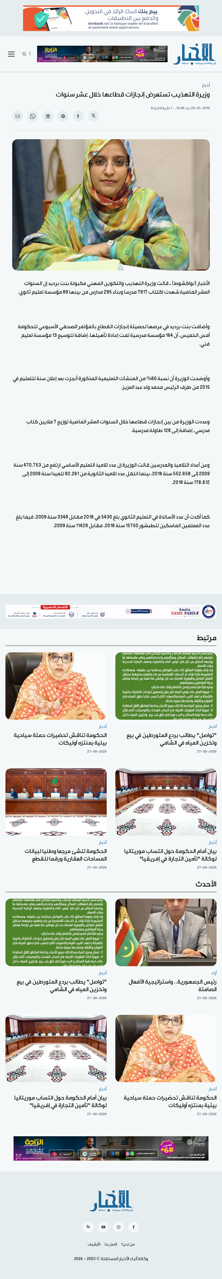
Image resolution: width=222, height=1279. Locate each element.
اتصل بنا (111, 1244)
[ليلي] (31, 54)
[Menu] (11, 54)
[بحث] (24, 54)
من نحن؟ (128, 1244)
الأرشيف (94, 1244)
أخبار (206, 85)
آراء (214, 973)
